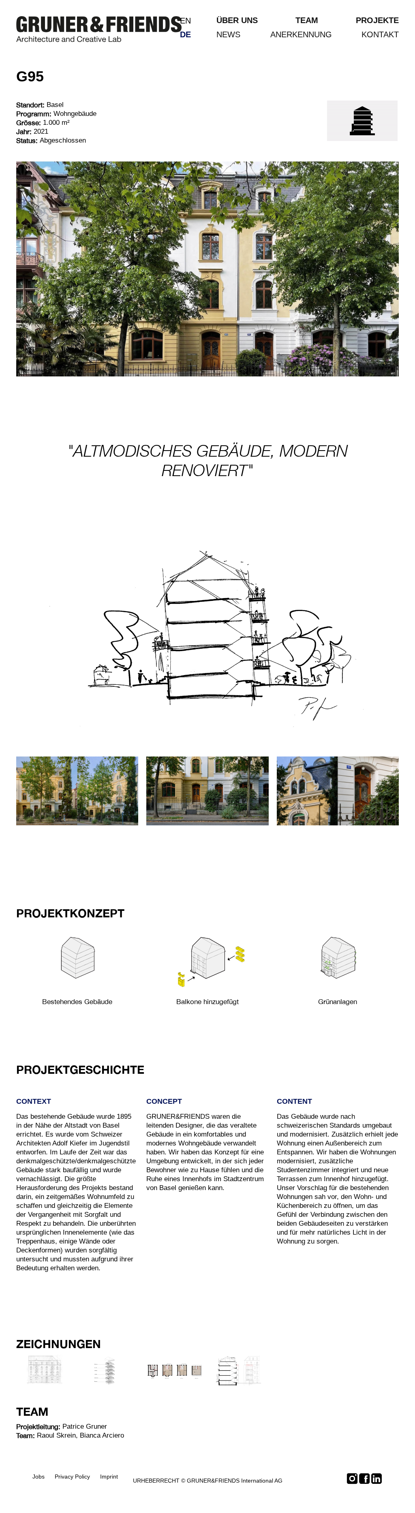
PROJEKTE (377, 20)
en (185, 20)
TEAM (306, 20)
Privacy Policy (72, 1476)
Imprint (109, 1476)
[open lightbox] (77, 958)
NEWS (228, 34)
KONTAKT (380, 34)
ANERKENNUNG (301, 34)
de (185, 34)
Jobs (38, 1476)
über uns (237, 20)
